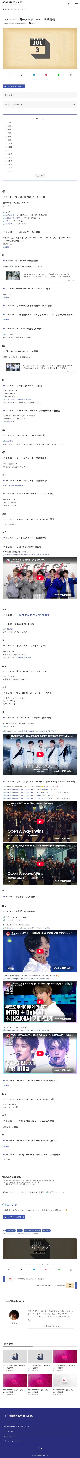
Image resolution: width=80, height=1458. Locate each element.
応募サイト (10, 402)
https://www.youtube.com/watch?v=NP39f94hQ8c (27, 789)
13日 (10, 154)
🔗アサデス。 (9, 224)
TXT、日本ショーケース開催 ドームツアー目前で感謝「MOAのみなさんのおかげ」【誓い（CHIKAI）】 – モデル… (47, 367)
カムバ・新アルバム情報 (32, 1230)
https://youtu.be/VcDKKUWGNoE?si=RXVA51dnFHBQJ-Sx (31, 731)
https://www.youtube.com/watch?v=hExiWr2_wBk (27, 1030)
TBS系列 (9, 629)
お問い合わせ (9, 1436)
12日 (10, 151)
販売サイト (10, 421)
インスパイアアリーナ (14, 920)
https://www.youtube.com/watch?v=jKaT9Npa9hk (27, 792)
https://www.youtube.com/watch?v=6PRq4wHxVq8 (27, 795)
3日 (9, 126)
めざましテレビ (11, 215)
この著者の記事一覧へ (51, 1326)
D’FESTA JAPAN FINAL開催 (34, 615)
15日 (10, 161)
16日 (10, 165)
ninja (14, 1323)
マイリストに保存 (15, 86)
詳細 (7, 247)
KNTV (51, 1192)
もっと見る (40, 176)
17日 (10, 168)
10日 (10, 143)
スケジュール (10, 1230)
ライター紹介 (9, 1431)
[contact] (41, 1448)
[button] (9, 75)
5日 (9, 133)
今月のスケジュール (24, 1233)
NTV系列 (9, 441)
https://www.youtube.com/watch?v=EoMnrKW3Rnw (27, 798)
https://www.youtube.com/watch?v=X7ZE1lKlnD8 (27, 555)
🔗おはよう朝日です (11, 218)
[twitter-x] (29, 1320)
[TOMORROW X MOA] (12, 3)
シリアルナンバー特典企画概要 (18, 399)
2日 (9, 123)
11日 (10, 147)
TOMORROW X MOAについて (17, 1426)
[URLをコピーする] (71, 75)
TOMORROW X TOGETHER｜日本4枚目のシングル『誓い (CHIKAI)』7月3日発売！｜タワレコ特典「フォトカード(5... (47, 275)
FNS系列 (9, 334)
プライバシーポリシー (13, 1441)
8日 (9, 140)
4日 (9, 130)
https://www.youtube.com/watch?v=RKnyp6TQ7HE (27, 928)
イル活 (20, 1230)
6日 (9, 137)
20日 (10, 172)
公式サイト (10, 726)
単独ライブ (46, 1230)
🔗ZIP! (6, 221)
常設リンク (11, 1204)
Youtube (9, 206)
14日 (10, 158)
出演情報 (36, 1233)
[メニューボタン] (76, 3)
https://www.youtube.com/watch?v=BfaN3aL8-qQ (27, 979)
